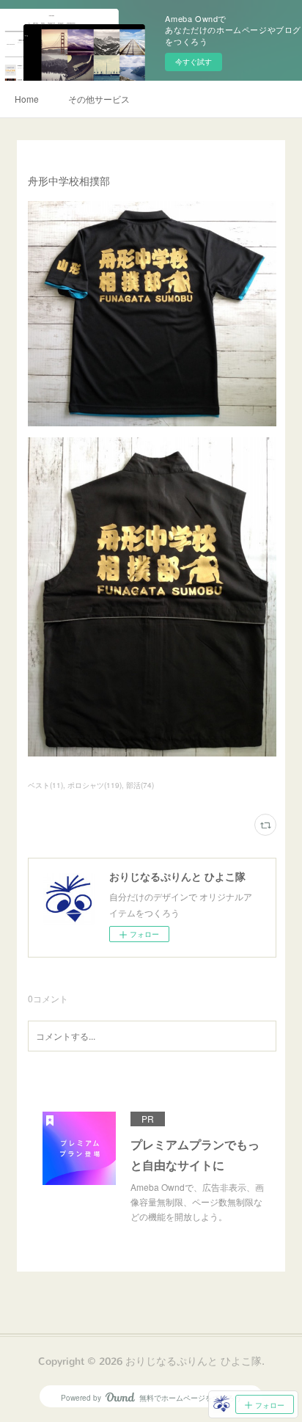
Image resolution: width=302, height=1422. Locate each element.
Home (27, 98)
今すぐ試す (193, 61)
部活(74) (140, 785)
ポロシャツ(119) (94, 785)
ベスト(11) (45, 785)
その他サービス (99, 98)
